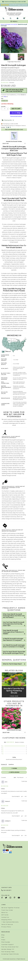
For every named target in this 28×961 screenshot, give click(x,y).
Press (3, 939)
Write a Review (17, 773)
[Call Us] (3, 18)
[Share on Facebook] (6, 127)
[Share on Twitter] (8, 127)
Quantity (3, 106)
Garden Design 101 (7, 949)
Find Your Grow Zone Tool (9, 946)
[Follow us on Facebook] (2, 898)
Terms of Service (7, 924)
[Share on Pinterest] (10, 127)
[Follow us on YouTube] (19, 898)
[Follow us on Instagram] (10, 898)
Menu (15, 21)
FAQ (2, 937)
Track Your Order (7, 910)
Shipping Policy (6, 919)
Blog (3, 934)
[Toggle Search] (10, 18)
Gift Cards (4, 914)
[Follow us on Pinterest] (14, 898)
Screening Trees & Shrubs (10, 954)
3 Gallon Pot (5, 100)
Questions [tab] (11, 765)
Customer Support (7, 944)
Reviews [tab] (4, 765)
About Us (4, 912)
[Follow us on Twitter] (6, 898)
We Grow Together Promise (10, 907)
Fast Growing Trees (8, 951)
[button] (14, 83)
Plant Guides (5, 942)
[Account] (17, 18)
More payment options (16, 116)
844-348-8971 (7, 890)
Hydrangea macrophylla (10, 24)
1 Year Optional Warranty (10, 922)
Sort (15, 777)
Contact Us (5, 917)
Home (2, 24)
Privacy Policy (6, 926)
